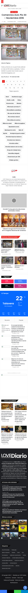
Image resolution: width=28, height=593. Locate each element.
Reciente (7, 320)
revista (24, 555)
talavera (17, 565)
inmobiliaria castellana (14, 110)
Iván (5, 21)
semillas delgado (14, 153)
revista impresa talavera (14, 136)
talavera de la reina (6, 568)
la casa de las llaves (14, 113)
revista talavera (13, 563)
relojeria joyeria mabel (17, 133)
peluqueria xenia (10, 130)
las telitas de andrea (14, 120)
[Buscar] (26, 6)
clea (19, 100)
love (23, 552)
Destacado (14, 549)
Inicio (9, 8)
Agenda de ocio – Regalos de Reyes (20, 249)
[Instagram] (17, 188)
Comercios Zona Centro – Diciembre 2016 (6, 267)
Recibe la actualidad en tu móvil (14, 372)
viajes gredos (14, 160)
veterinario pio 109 (14, 156)
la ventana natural (14, 116)
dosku (19, 103)
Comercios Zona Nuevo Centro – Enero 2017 (6, 250)
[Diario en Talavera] (10, 5)
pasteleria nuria (14, 126)
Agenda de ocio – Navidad (20, 266)
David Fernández (5, 549)
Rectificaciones (14, 582)
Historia (13, 552)
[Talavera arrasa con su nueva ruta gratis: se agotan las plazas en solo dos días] (21, 429)
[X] (15, 188)
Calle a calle (18, 8)
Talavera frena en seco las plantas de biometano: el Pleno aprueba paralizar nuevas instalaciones (18, 339)
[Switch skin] (23, 6)
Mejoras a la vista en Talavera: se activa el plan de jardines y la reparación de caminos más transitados (18, 362)
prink (5, 133)
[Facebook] (13, 188)
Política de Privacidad (9, 580)
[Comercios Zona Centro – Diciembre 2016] (7, 260)
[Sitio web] (11, 188)
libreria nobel (8, 123)
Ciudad (13, 8)
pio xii (21, 130)
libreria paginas (20, 123)
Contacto (14, 577)
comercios (10, 103)
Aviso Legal (20, 577)
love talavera (5, 555)
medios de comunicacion (15, 555)
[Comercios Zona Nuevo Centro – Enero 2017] (7, 244)
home (18, 552)
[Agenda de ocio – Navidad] (21, 260)
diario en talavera (6, 552)
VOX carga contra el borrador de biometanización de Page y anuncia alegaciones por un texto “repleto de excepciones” (18, 350)
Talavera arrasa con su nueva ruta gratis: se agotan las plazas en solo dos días (21, 436)
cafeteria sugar (17, 96)
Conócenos (8, 577)
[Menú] (2, 6)
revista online (14, 143)
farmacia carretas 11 (14, 106)
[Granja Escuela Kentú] (23, 528)
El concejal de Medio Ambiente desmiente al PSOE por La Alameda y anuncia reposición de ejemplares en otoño (18, 328)
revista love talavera (14, 140)
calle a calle (11, 100)
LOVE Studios (23, 575)
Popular (21, 320)
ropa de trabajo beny (14, 150)
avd (8, 96)
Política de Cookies (19, 580)
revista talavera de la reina (14, 146)
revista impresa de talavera (18, 557)
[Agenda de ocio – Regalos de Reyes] (21, 244)
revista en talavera (6, 557)
